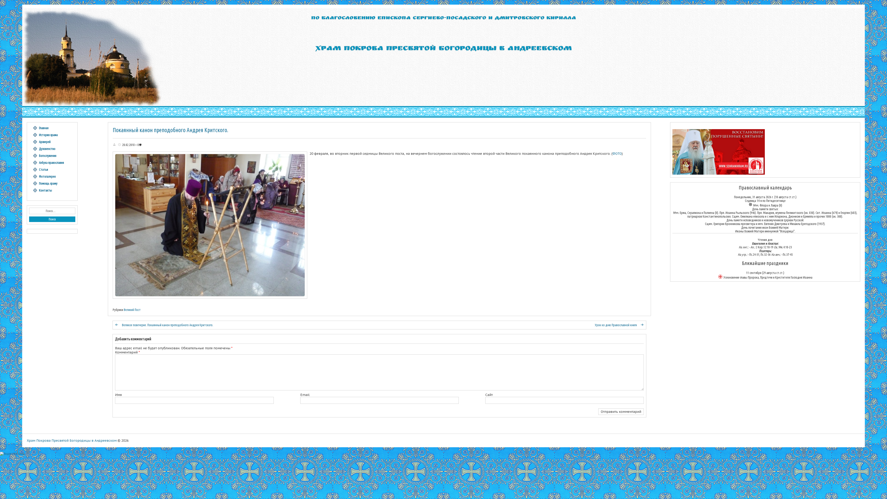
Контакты (45, 190)
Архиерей (45, 142)
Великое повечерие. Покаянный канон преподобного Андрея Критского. (167, 325)
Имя (118, 395)
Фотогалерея (47, 176)
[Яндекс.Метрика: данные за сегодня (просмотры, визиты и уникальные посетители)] (12, 454)
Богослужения (47, 156)
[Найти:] (52, 211)
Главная (44, 128)
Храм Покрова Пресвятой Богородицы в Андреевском (72, 440)
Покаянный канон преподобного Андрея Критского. (170, 130)
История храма (48, 135)
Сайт (489, 395)
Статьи (43, 169)
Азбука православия (51, 162)
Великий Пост (132, 310)
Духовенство (47, 149)
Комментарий (127, 352)
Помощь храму (48, 183)
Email (305, 395)
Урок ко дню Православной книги (616, 325)
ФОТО (617, 154)
